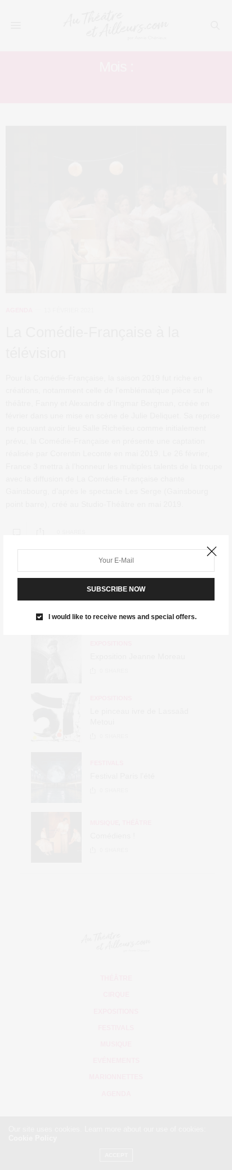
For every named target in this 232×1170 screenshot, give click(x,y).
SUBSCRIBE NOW (116, 589)
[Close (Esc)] (211, 552)
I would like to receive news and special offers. (122, 616)
